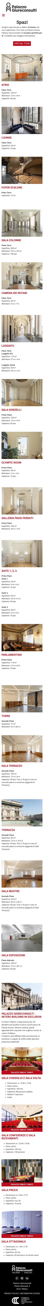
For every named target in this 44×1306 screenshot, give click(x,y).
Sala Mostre (11, 891)
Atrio (5, 84)
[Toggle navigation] (4, 15)
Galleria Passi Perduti (17, 518)
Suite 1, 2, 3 (9, 570)
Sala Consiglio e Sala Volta (21, 1078)
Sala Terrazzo (12, 765)
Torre (6, 716)
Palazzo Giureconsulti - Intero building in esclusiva (22, 1015)
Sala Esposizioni (13, 955)
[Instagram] (22, 1278)
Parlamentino (12, 654)
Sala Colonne (11, 240)
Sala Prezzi (10, 1190)
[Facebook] (16, 1278)
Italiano (16, 1273)
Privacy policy (11, 1293)
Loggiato (8, 345)
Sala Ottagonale (14, 1241)
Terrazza (8, 830)
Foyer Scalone (12, 187)
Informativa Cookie (30, 1293)
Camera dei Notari (14, 293)
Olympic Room (11, 462)
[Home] (21, 7)
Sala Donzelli (11, 409)
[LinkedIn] (27, 1278)
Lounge (7, 137)
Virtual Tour (22, 43)
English (28, 1273)
